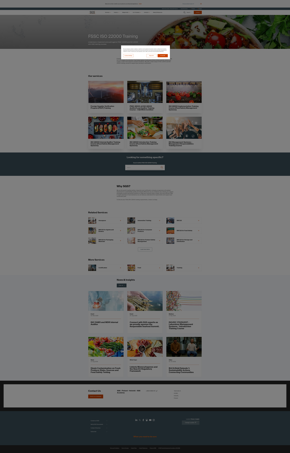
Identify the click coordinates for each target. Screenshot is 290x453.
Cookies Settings (128, 55)
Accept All (162, 55)
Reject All (151, 55)
